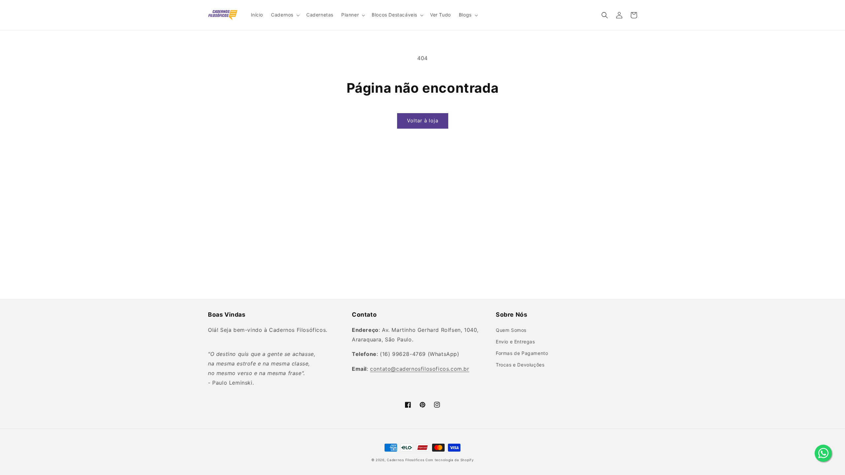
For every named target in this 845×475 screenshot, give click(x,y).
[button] (284, 15)
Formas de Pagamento (522, 353)
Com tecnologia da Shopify (449, 460)
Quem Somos (511, 330)
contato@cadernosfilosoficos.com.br (419, 368)
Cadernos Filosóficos (405, 460)
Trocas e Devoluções (520, 364)
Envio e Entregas (515, 341)
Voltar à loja (422, 120)
